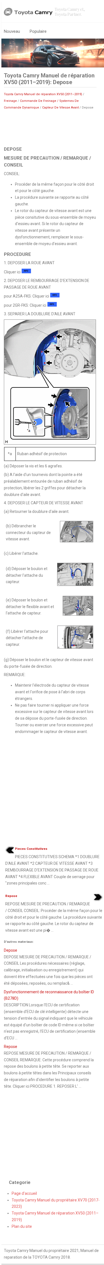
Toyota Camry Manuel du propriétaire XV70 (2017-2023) (56, 1203)
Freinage (10, 101)
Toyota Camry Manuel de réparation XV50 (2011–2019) (43, 94)
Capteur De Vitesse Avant (60, 107)
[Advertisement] (50, 127)
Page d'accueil (24, 1193)
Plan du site (22, 1226)
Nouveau (12, 31)
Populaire (38, 31)
